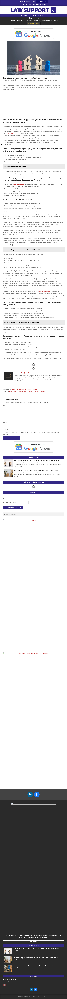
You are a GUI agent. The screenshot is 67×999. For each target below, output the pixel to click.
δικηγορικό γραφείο (18, 184)
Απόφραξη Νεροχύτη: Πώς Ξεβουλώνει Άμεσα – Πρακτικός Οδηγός (35, 966)
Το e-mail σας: (7, 502)
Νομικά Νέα (42, 80)
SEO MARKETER (45, 996)
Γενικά (16, 950)
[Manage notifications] (4, 985)
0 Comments (55, 80)
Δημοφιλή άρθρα (19, 959)
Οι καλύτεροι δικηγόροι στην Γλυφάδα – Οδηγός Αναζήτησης (27, 391)
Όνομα (5, 422)
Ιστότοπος (5, 429)
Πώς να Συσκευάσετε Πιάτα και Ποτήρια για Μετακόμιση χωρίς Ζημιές (37, 460)
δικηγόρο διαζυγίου (44, 291)
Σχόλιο (5, 405)
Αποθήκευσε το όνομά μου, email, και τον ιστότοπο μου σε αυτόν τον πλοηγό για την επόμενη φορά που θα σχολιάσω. (31, 433)
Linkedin (7, 982)
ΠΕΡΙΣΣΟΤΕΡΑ (33, 941)
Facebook (8, 985)
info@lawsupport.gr (10, 979)
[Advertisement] (33, 104)
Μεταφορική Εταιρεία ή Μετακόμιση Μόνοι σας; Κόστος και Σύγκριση (36, 470)
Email (4, 426)
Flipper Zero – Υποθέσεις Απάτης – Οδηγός (24, 389)
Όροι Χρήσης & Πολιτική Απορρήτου (27, 996)
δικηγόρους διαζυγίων (14, 133)
